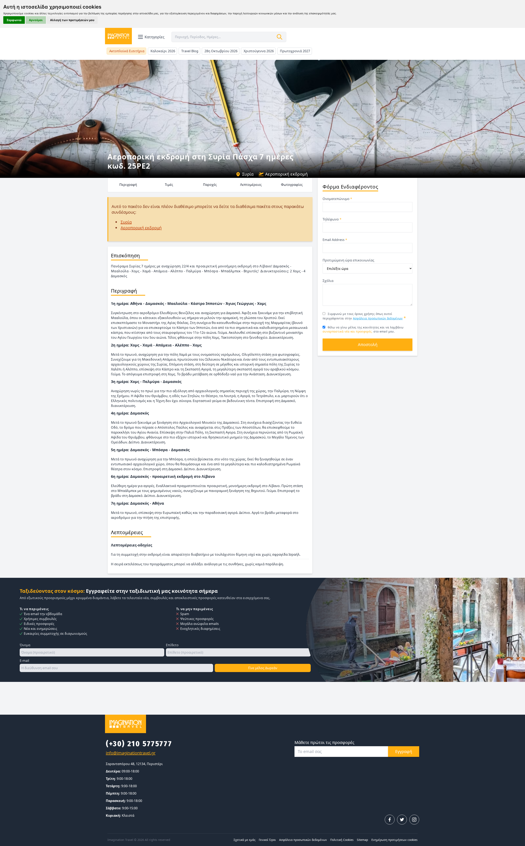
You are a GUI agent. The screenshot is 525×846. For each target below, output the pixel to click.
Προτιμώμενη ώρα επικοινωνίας (348, 260)
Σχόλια (328, 280)
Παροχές (210, 184)
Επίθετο (172, 645)
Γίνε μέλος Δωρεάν (262, 668)
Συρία (248, 174)
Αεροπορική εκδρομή (286, 174)
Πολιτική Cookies (342, 840)
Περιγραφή (128, 184)
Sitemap (362, 840)
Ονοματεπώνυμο (337, 198)
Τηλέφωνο (332, 219)
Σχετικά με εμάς (245, 840)
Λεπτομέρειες (251, 184)
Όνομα (25, 645)
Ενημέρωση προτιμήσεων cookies (394, 840)
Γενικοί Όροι (267, 840)
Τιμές (169, 184)
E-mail (24, 660)
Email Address (335, 239)
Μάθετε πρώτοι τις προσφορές (324, 742)
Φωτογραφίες (292, 184)
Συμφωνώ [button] (14, 20)
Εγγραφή (403, 751)
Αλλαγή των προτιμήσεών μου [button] (72, 20)
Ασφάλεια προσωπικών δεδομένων (378, 318)
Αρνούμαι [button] (36, 20)
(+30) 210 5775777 (139, 743)
